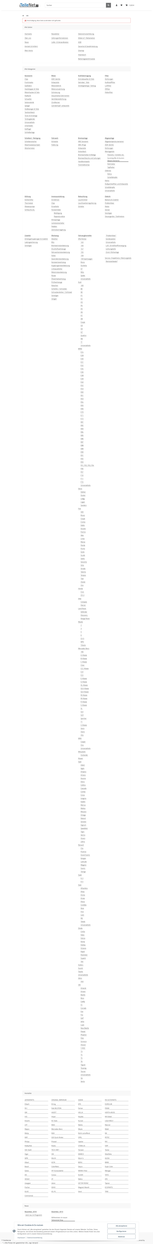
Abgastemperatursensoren (114, 141)
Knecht (27, 1120)
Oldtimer (108, 170)
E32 (82, 365)
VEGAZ (27, 1179)
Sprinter (83, 718)
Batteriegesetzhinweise (86, 59)
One (82, 745)
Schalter (81, 206)
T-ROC (83, 1048)
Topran (107, 1183)
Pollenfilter (109, 92)
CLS (82, 675)
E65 (82, 405)
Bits (52, 242)
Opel (79, 761)
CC (82, 1005)
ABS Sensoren (83, 141)
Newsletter (55, 34)
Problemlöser (109, 203)
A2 (82, 299)
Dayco (80, 1166)
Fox (82, 1014)
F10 (82, 475)
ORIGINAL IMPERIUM (58, 1100)
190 (82, 652)
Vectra (83, 835)
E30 (82, 358)
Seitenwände (29, 102)
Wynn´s (80, 1158)
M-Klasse (84, 695)
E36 (82, 372)
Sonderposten (111, 239)
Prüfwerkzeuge (56, 282)
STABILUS (81, 1145)
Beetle (83, 995)
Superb (83, 958)
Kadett (83, 801)
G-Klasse (84, 681)
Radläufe (28, 95)
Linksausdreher (56, 269)
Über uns (28, 38)
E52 (82, 385)
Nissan (80, 758)
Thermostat (29, 203)
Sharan (83, 1044)
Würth (53, 1158)
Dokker (83, 492)
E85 (82, 435)
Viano (83, 731)
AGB (79, 42)
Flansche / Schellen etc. (115, 154)
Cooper (83, 741)
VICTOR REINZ (83, 1183)
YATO (107, 1175)
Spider (83, 275)
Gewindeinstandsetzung (59, 259)
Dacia (80, 488)
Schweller (28, 99)
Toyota (80, 971)
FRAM (107, 1108)
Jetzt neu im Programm (34, 1215)
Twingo (83, 871)
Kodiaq (83, 945)
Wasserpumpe (30, 206)
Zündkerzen (55, 102)
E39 (82, 378)
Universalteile (29, 122)
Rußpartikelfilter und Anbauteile (116, 184)
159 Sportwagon (86, 259)
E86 (82, 438)
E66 (82, 408)
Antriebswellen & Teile (86, 79)
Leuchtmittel (82, 199)
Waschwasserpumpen (32, 145)
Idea (82, 535)
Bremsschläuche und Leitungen (89, 158)
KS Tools (54, 1120)
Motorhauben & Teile (32, 92)
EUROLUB (108, 1104)
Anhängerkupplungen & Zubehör (36, 239)
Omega (83, 815)
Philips (27, 1141)
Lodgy (83, 498)
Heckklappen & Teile (32, 89)
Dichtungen (109, 79)
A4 (82, 305)
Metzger (108, 1170)
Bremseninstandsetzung (60, 245)
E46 (82, 382)
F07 (82, 472)
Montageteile (109, 151)
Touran (83, 1071)
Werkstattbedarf (111, 261)
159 (82, 255)
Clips (26, 79)
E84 (82, 432)
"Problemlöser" (111, 235)
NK (106, 1133)
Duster (83, 495)
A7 (82, 315)
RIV (106, 1141)
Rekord (83, 818)
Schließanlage (30, 132)
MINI (79, 738)
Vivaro (83, 838)
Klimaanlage (55, 219)
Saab (80, 875)
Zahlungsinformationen (59, 38)
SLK (82, 711)
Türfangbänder (30, 119)
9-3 (82, 878)
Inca (82, 911)
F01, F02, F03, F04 (87, 465)
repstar (80, 1141)
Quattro (83, 335)
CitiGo (83, 931)
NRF (26, 1137)
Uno (82, 585)
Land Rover (82, 608)
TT (81, 342)
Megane (83, 865)
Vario (82, 728)
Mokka (83, 808)
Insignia (83, 798)
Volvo (80, 978)
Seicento (84, 562)
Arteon (83, 991)
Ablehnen (121, 1237)
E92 (82, 458)
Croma (83, 522)
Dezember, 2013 (57, 1211)
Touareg (83, 1068)
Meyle (80, 1129)
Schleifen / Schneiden (59, 289)
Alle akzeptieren (121, 1226)
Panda (83, 545)
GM (26, 1112)
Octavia (83, 948)
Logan (83, 502)
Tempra (83, 575)
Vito (82, 735)
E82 (82, 425)
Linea (83, 538)
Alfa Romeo (82, 239)
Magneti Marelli (83, 1187)
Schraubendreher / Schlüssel (61, 292)
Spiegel (27, 105)
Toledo (83, 921)
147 (82, 249)
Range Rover (85, 618)
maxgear (28, 1183)
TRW (106, 1191)
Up (82, 1078)
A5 (82, 309)
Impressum (21, 1237)
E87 (82, 442)
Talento (83, 572)
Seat (79, 885)
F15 (82, 482)
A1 (82, 295)
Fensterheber (56, 209)
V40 (82, 981)
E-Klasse (84, 678)
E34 (82, 368)
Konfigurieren (121, 1231)
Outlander (84, 755)
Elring (53, 1104)
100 (82, 285)
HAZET (53, 1112)
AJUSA (107, 1158)
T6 (81, 1061)
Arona (83, 895)
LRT (26, 1125)
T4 (81, 1054)
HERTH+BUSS (110, 1112)
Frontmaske (29, 82)
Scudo (83, 555)
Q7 (82, 332)
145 (82, 242)
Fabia (82, 935)
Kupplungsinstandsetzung (60, 265)
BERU (80, 1162)
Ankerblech (82, 151)
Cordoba (83, 905)
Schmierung (55, 92)
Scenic (83, 868)
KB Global (108, 1116)
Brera (83, 262)
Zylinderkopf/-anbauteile (60, 105)
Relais (107, 206)
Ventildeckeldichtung (58, 99)
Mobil (107, 1129)
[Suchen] (108, 5)
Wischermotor (30, 148)
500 (82, 512)
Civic (82, 592)
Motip (27, 1133)
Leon (82, 915)
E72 (82, 418)
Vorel (80, 1191)
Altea (82, 891)
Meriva (83, 805)
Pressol (54, 1141)
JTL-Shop (139, 1243)
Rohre (109, 174)
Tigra (82, 831)
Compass (84, 602)
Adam (83, 765)
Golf (82, 1018)
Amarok (83, 988)
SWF (106, 1145)
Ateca (83, 901)
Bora (82, 998)
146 (82, 245)
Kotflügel (28, 129)
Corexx (53, 1175)
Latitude (84, 861)
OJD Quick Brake (57, 1137)
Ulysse (83, 582)
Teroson (81, 1150)
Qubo (82, 552)
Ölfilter (107, 89)
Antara (83, 775)
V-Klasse (84, 725)
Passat (83, 1031)
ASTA (53, 1162)
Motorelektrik (56, 85)
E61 (82, 395)
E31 (82, 362)
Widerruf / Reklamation (86, 38)
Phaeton (84, 1034)
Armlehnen (55, 199)
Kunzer (80, 1120)
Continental (29, 1195)
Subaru (80, 965)
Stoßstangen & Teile (32, 109)
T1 (81, 721)
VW (79, 985)
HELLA (80, 1112)
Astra (83, 781)
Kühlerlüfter (29, 199)
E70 (82, 412)
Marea (83, 542)
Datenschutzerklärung (34, 1237)
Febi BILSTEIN (56, 1108)
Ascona (83, 778)
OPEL (80, 1137)
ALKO (27, 1191)
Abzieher (54, 239)
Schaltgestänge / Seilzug (87, 85)
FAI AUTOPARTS (110, 1100)
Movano (83, 811)
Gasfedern (28, 85)
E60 (82, 392)
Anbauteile (55, 82)
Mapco (27, 1129)
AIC (26, 1175)
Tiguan (83, 1064)
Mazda (80, 622)
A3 (82, 302)
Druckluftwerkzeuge (58, 249)
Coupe (83, 322)
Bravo (83, 515)
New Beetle (85, 1028)
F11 (82, 478)
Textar (107, 1150)
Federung (54, 145)
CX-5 (82, 638)
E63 (82, 398)
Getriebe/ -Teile (83, 82)
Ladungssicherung (31, 242)
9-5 (82, 881)
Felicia (83, 938)
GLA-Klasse (85, 688)
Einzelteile (55, 206)
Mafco (80, 1179)
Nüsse (53, 275)
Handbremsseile (84, 161)
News (27, 42)
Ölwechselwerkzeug (58, 279)
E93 (82, 462)
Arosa (83, 898)
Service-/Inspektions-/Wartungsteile (118, 258)
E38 (82, 375)
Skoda (80, 928)
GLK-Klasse (85, 691)
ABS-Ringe (82, 145)
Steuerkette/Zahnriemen (60, 95)
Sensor (107, 209)
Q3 (82, 325)
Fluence (83, 851)
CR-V (82, 595)
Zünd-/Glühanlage (112, 252)
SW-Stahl (28, 1150)
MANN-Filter (82, 1170)
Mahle (80, 1125)
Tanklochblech (30, 112)
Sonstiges (108, 213)
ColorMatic (55, 1166)
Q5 (82, 328)
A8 (82, 319)
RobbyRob (28, 1145)
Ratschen (54, 285)
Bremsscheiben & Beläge (87, 154)
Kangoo (83, 858)
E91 (82, 455)
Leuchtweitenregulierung (87, 203)
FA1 (26, 1108)
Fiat (79, 508)
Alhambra (84, 888)
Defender (84, 612)
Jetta (82, 1021)
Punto (83, 548)
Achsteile (54, 141)
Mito (82, 272)
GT (82, 269)
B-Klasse (84, 658)
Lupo (82, 1024)
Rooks (53, 1145)
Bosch (27, 1166)
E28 (82, 355)
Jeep (79, 598)
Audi (79, 282)
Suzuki (80, 968)
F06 (82, 468)
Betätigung (58, 213)
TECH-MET (55, 1150)
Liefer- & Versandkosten (59, 42)
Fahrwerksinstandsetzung (60, 252)
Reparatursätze (59, 216)
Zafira (83, 841)
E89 (82, 448)
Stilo (82, 565)
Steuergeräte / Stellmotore (114, 216)
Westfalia (108, 1154)
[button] (116, 5)
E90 (82, 452)
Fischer (27, 1187)
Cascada (83, 788)
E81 (82, 422)
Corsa (83, 795)
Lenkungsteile (111, 249)
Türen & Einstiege (31, 115)
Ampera (83, 771)
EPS (79, 1104)
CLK (82, 671)
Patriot (83, 605)
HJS (26, 1116)
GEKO (53, 1187)
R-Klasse (84, 701)
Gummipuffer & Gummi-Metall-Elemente (116, 159)
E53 (82, 388)
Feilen (53, 255)
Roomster (84, 955)
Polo (82, 1038)
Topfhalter (111, 167)
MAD (53, 1125)
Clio (82, 848)
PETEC (107, 1137)
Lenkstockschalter (57, 223)
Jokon (53, 1183)
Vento (83, 1081)
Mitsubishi (82, 751)
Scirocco (83, 1041)
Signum (83, 825)
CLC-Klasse (85, 668)
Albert (27, 1162)
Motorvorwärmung (58, 89)
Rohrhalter (111, 164)
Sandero (83, 505)
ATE (106, 1179)
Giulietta (84, 265)
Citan (82, 665)
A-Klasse (84, 655)
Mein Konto (29, 50)
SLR (82, 715)
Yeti (82, 961)
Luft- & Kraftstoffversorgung (116, 245)
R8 (82, 338)
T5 (81, 1058)
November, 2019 (31, 1211)
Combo (83, 791)
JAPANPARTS (29, 1100)
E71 (82, 415)
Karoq (83, 941)
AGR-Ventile (55, 79)
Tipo (82, 578)
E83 (82, 428)
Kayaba (80, 1116)
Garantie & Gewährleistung (88, 46)
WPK (26, 1158)
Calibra (83, 785)
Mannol (107, 1125)
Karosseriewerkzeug (58, 262)
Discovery (84, 615)
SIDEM (80, 1100)
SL (81, 708)
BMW (80, 348)
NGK (53, 1133)
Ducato (83, 528)
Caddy (83, 1001)
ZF (52, 1179)
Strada (83, 568)
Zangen (54, 299)
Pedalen (54, 226)
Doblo (83, 525)
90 (82, 292)
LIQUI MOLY (109, 1120)
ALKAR (80, 1175)
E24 (82, 352)
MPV (82, 642)
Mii (82, 918)
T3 (81, 1051)
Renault (81, 845)
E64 (82, 402)
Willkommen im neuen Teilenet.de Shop (59, 1218)
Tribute (83, 645)
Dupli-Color (109, 1166)
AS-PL (53, 1191)
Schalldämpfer (112, 177)
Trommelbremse (84, 164)
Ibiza (82, 908)
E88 (82, 445)
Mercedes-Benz (83, 648)
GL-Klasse (84, 685)
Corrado (83, 1008)
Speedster (84, 828)
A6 (82, 312)
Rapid (83, 951)
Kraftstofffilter (110, 82)
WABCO (81, 1154)
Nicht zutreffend (84, 1133)
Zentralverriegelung (58, 229)
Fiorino (83, 532)
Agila (82, 768)
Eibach (27, 1104)
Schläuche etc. (30, 209)
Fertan (80, 1108)
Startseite (28, 34)
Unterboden (29, 125)
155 (82, 252)
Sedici (83, 558)
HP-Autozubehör (57, 1170)
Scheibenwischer (31, 141)
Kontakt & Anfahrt (31, 46)
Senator (83, 821)
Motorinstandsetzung (59, 272)
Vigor (26, 1154)
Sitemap (81, 50)
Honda (80, 588)
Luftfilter (108, 85)
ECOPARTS (109, 1187)
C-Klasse (84, 662)
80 (82, 289)
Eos (82, 1011)
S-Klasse (84, 705)
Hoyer (53, 1116)
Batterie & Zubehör (112, 199)
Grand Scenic (85, 855)
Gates (27, 1170)
